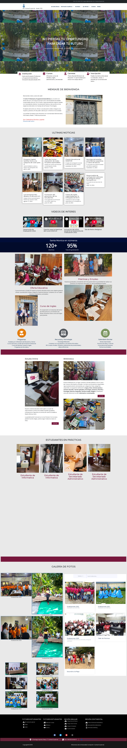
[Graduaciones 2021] (111, 593)
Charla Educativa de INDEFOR (72, 160)
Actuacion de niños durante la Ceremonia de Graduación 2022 (73, 231)
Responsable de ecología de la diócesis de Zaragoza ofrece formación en (94, 178)
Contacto (93, 6)
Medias (99, 6)
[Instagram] (72, 735)
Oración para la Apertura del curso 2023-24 (53, 230)
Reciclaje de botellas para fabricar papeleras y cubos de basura (94, 160)
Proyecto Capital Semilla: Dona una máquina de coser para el (32, 161)
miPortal (86, 6)
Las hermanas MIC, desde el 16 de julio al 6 (32, 195)
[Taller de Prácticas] (111, 625)
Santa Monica (56, 6)
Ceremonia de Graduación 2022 (29, 230)
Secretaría (77, 6)
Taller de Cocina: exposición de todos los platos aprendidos (52, 160)
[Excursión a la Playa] (80, 658)
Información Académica (66, 6)
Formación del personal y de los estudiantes (50, 196)
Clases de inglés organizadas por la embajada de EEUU (72, 196)
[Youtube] (66, 735)
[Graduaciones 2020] (80, 625)
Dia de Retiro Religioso (93, 229)
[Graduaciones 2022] (80, 593)
